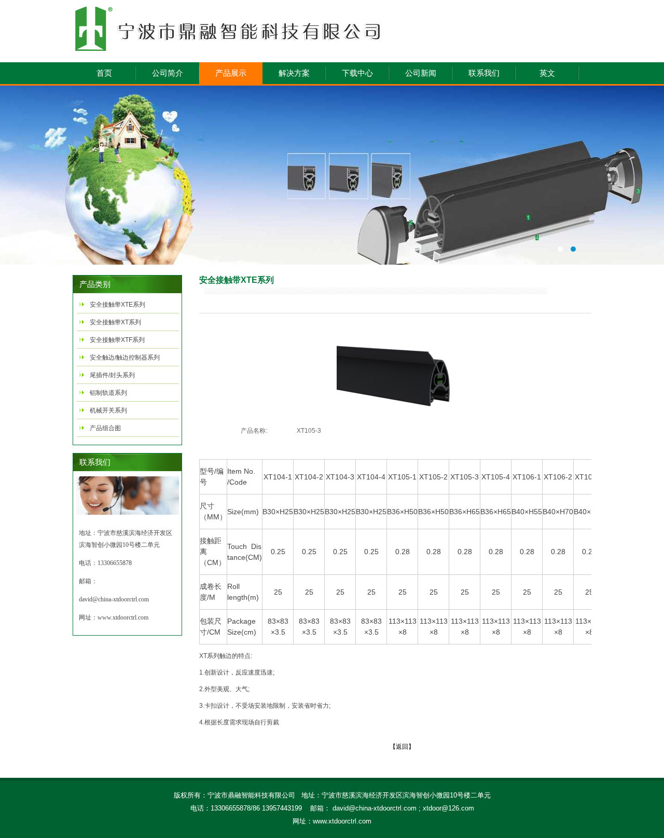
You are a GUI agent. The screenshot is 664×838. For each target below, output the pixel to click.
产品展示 (230, 73)
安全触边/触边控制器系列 (125, 357)
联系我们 (484, 73)
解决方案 (294, 73)
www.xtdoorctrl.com (123, 617)
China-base (332, 175)
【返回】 (402, 746)
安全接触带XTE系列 (117, 304)
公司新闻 (420, 73)
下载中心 (357, 73)
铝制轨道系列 (108, 392)
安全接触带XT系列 (115, 322)
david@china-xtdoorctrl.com (114, 599)
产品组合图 (105, 428)
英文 (547, 73)
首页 (104, 73)
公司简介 (167, 73)
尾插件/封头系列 (112, 375)
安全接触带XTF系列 (117, 340)
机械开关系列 (108, 410)
